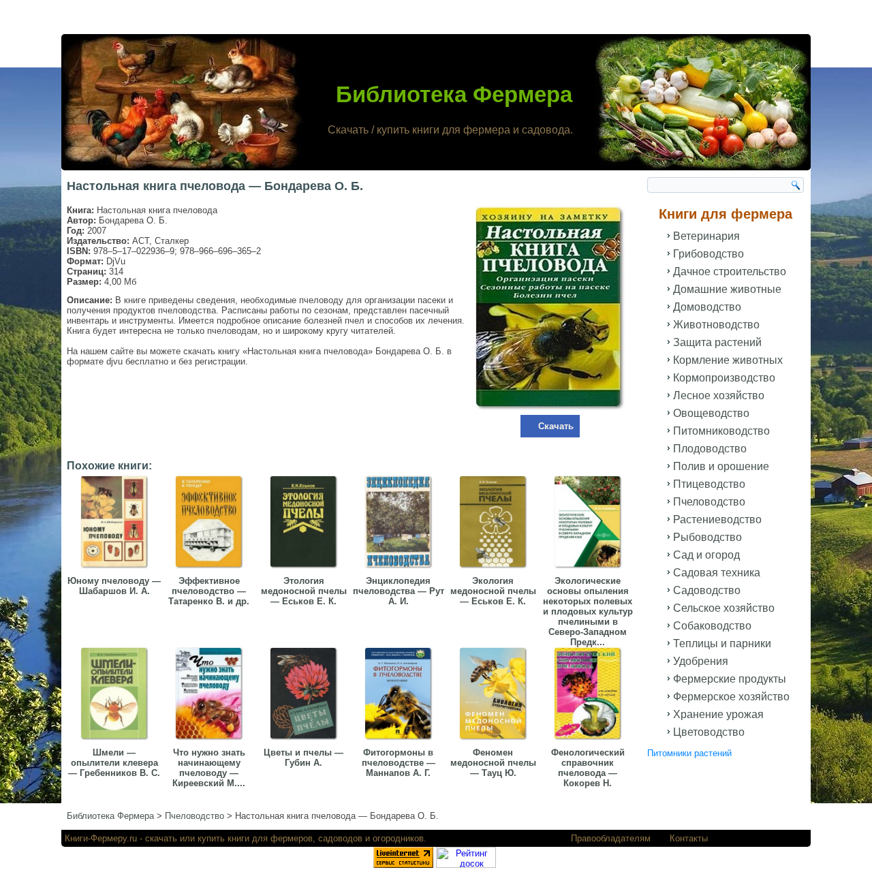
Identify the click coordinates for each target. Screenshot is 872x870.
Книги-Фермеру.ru (101, 838)
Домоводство (707, 307)
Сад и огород (706, 555)
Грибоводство (708, 254)
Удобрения (700, 661)
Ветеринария (706, 236)
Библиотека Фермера (454, 94)
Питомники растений (689, 753)
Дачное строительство (729, 271)
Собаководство (712, 626)
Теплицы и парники (722, 643)
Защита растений (717, 342)
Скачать (556, 426)
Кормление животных (728, 360)
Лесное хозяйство (718, 395)
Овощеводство (711, 413)
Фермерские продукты (729, 679)
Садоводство (707, 590)
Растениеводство (717, 519)
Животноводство (716, 324)
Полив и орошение (721, 466)
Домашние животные (727, 289)
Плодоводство (710, 448)
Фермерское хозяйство (731, 696)
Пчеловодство (709, 502)
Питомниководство (721, 431)
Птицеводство (709, 484)
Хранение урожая (718, 714)
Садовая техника (716, 572)
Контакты (689, 838)
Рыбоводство (707, 537)
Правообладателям (611, 838)
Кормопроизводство (724, 378)
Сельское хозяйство (724, 608)
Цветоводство (709, 732)
